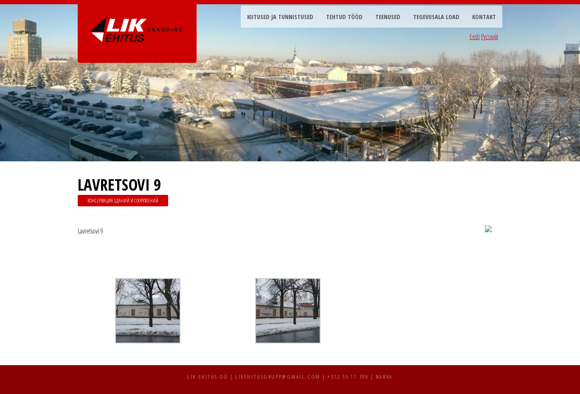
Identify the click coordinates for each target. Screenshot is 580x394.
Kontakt (484, 17)
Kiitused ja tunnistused (280, 17)
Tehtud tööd (344, 17)
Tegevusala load (436, 17)
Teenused (387, 17)
